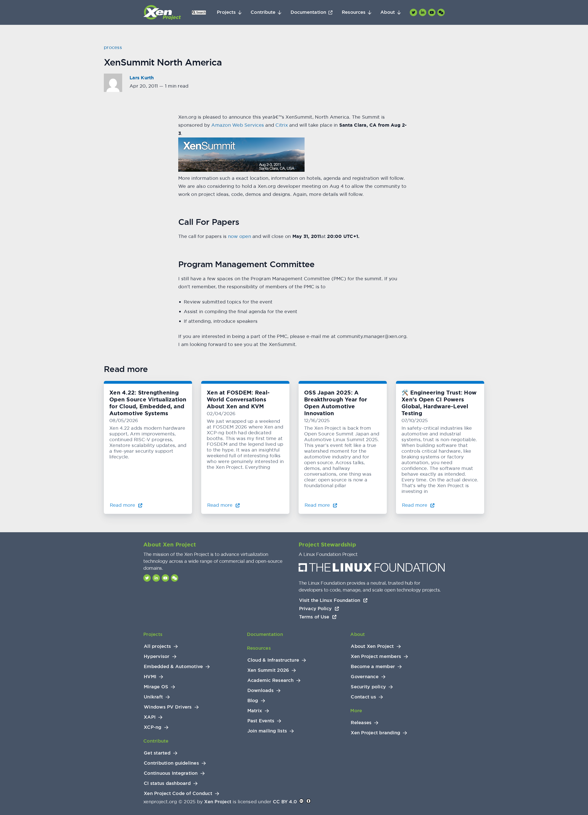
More (356, 711)
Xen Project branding (375, 733)
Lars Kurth (142, 78)
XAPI (149, 717)
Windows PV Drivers (168, 707)
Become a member (373, 666)
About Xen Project (372, 646)
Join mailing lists (267, 731)
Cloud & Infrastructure (273, 660)
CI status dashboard (167, 783)
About (387, 12)
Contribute (263, 12)
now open (239, 236)
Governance (365, 677)
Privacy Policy (316, 609)
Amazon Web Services (237, 125)
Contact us (363, 697)
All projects (157, 646)
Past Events (260, 721)
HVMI (150, 677)
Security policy (368, 687)
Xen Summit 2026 (268, 670)
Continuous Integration (171, 773)
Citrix (281, 125)
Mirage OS (156, 687)
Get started (157, 753)
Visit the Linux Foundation (330, 600)
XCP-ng (152, 727)
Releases (361, 723)
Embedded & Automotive (173, 666)
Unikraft (153, 697)
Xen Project (217, 802)
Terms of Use (315, 617)
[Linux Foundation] (372, 568)
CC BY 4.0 (285, 802)
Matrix (254, 711)
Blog (252, 700)
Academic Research (270, 680)
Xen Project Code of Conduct (178, 793)
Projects (226, 12)
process (113, 47)
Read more (123, 505)
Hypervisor (157, 656)
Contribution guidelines (171, 763)
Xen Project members (376, 656)
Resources (353, 12)
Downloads (260, 690)
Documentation (308, 12)
